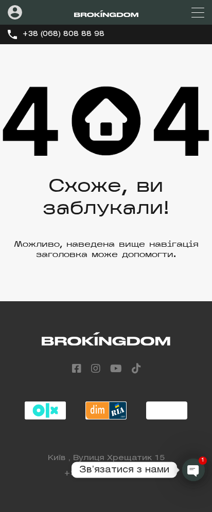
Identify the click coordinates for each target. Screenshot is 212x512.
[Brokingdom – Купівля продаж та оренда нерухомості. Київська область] (106, 12)
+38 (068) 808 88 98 (63, 34)
